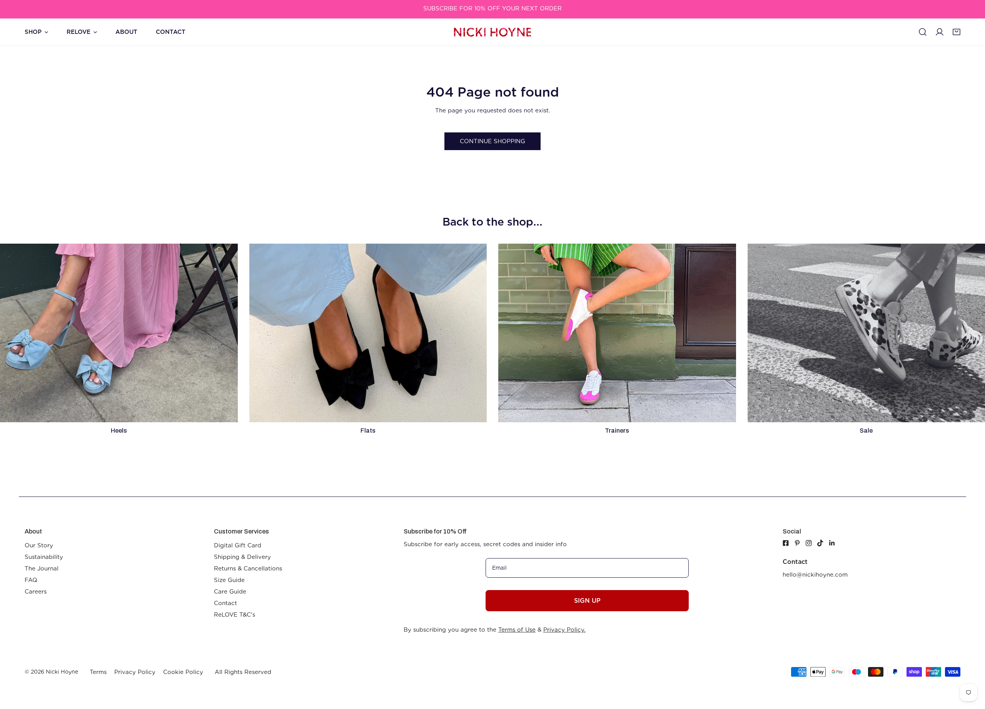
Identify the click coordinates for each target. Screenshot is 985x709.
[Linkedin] (834, 543)
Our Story (39, 545)
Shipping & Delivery (242, 556)
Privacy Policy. (564, 629)
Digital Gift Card (237, 545)
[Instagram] (811, 543)
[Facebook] (785, 543)
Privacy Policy (134, 672)
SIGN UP (587, 600)
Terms (98, 672)
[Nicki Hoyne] (492, 32)
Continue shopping (492, 141)
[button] (956, 31)
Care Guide (230, 591)
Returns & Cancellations (248, 568)
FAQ (31, 580)
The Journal (41, 568)
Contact (225, 603)
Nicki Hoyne (62, 672)
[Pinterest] (800, 543)
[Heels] (119, 333)
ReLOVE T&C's (234, 614)
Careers (36, 591)
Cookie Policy (183, 672)
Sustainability (44, 556)
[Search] (922, 31)
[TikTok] (823, 543)
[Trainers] (617, 333)
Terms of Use (517, 629)
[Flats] (368, 333)
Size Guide (229, 580)
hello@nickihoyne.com (815, 574)
